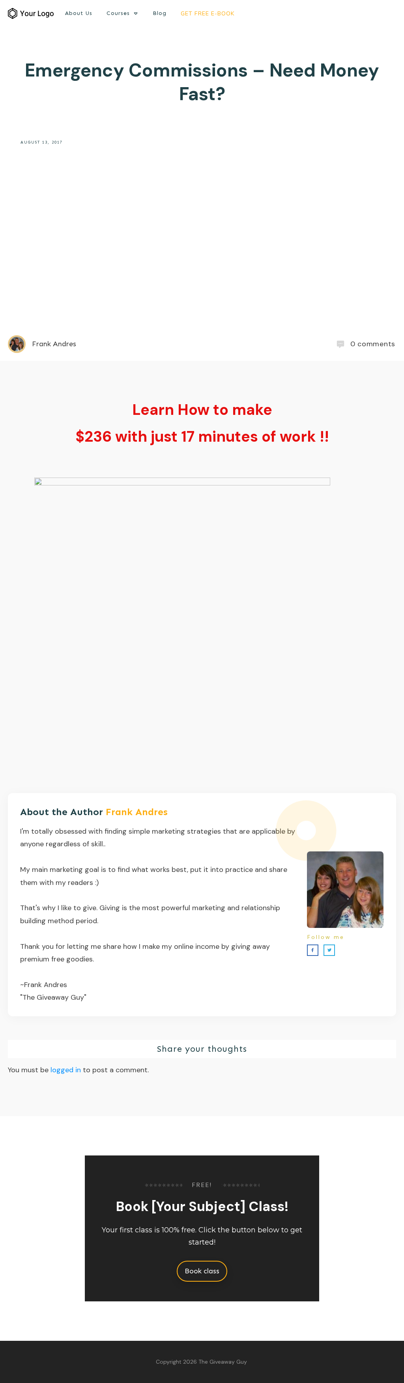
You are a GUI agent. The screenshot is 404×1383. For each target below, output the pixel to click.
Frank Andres (137, 811)
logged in (65, 1070)
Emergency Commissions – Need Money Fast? (202, 82)
